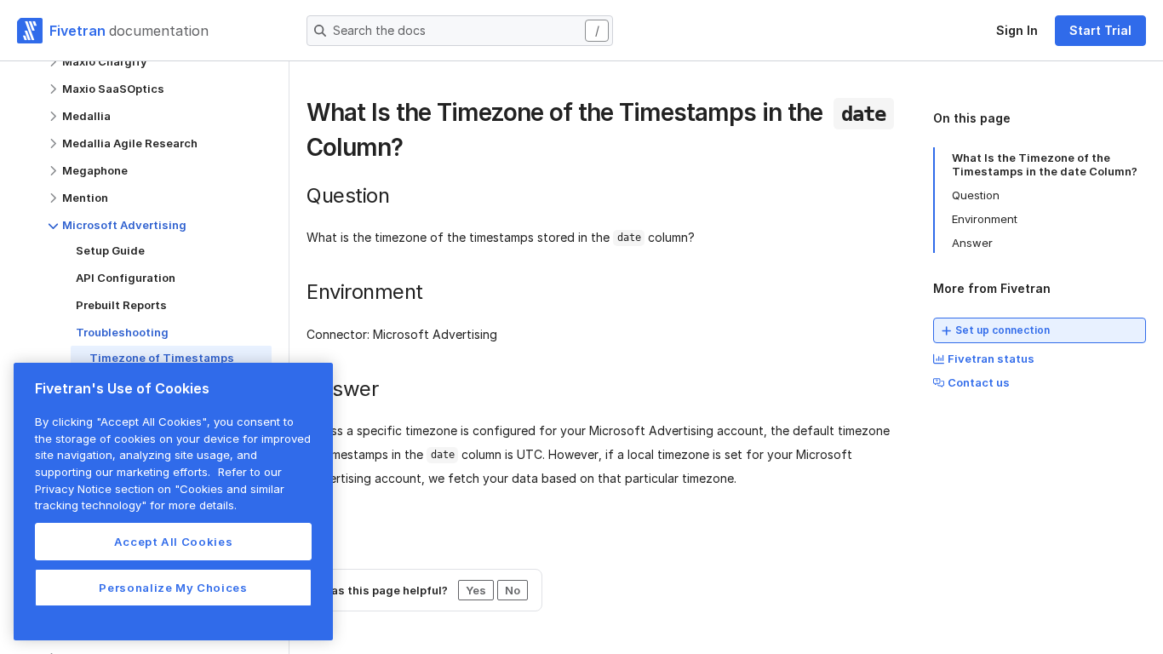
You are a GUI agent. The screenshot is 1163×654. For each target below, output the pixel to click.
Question (976, 195)
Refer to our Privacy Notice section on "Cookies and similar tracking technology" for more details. (159, 488)
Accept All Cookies (173, 541)
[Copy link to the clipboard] (416, 150)
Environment (984, 219)
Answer (972, 243)
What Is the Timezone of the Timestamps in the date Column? (1044, 164)
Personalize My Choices (173, 587)
